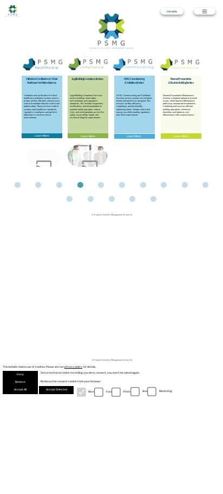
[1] (17, 185)
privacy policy (73, 367)
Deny (20, 374)
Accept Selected (56, 389)
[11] (70, 199)
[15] (153, 199)
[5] (101, 185)
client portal (172, 11)
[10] (206, 185)
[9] (185, 185)
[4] (80, 185)
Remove (20, 382)
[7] (143, 185)
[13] (111, 199)
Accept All (20, 389)
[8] (164, 185)
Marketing (165, 391)
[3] (60, 185)
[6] (122, 185)
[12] (91, 199)
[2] (38, 185)
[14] (133, 199)
